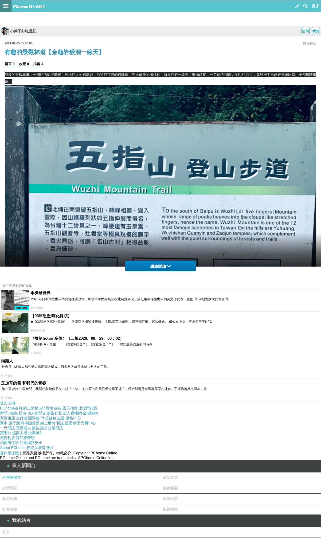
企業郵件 (35, 433)
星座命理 (72, 423)
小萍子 (311, 43)
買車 (4, 423)
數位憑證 (39, 428)
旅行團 (14, 423)
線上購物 (30, 408)
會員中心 (88, 423)
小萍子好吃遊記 (23, 31)
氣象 (14, 413)
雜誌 (60, 423)
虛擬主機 (19, 433)
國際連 (33, 418)
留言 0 (10, 64)
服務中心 (73, 418)
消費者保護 (9, 443)
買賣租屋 (7, 418)
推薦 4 (38, 64)
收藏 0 (24, 64)
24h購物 (46, 408)
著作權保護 (9, 453)
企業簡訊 (55, 428)
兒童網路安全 (31, 443)
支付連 (21, 418)
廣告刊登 (54, 413)
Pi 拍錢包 (48, 418)
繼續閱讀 (158, 266)
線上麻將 (47, 423)
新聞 (4, 413)
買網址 (5, 433)
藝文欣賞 (9, 499)
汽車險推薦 (30, 423)
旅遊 (61, 418)
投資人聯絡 (36, 448)
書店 (58, 408)
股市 (22, 413)
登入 (4, 403)
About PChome (13, 448)
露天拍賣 (70, 408)
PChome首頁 (11, 408)
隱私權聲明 (25, 438)
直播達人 (23, 428)
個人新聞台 (36, 413)
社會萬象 (9, 509)
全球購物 (90, 413)
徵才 (50, 448)
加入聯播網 (72, 413)
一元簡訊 (7, 428)
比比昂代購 (87, 408)
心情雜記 (9, 488)
